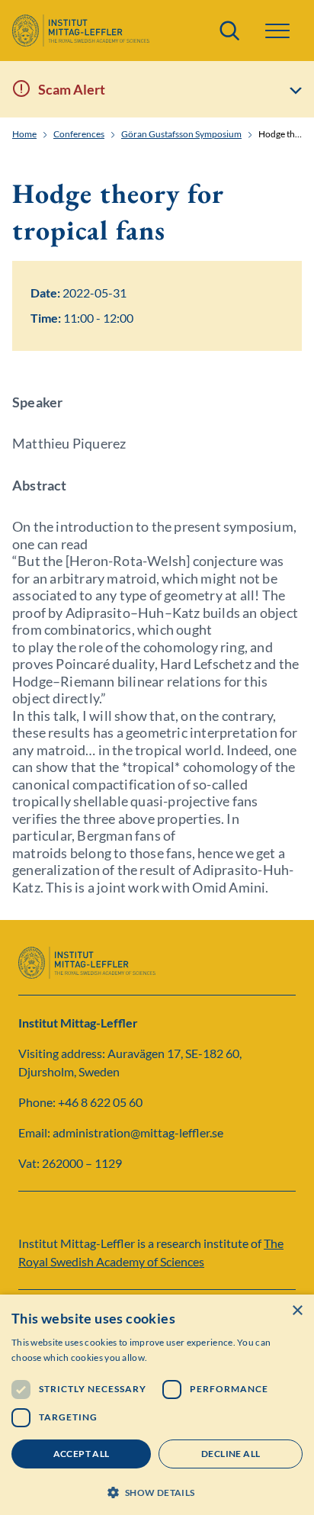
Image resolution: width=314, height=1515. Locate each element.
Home (24, 134)
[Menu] (277, 31)
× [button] (297, 1311)
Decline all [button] (230, 1453)
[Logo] (80, 30)
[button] (157, 1490)
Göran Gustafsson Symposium (181, 134)
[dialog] (157, 1405)
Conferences (78, 134)
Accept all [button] (81, 1453)
